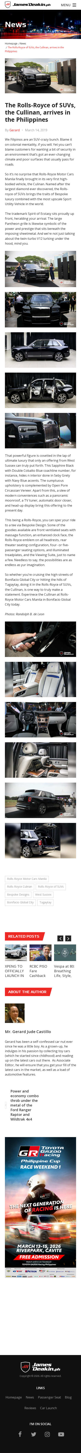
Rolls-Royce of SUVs (51, 886)
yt (61, 1434)
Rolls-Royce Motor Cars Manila (27, 879)
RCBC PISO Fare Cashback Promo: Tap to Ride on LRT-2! (39, 978)
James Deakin (18, 6)
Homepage (11, 43)
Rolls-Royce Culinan (19, 886)
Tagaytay (45, 902)
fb (20, 1434)
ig (47, 1434)
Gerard (14, 130)
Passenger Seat (49, 1397)
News (23, 43)
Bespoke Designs (18, 894)
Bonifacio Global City (20, 902)
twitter (34, 1434)
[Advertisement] (35, 1310)
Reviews (30, 1408)
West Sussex (43, 894)
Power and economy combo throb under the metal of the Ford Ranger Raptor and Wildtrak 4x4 (24, 1105)
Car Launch (48, 1408)
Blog (68, 1397)
